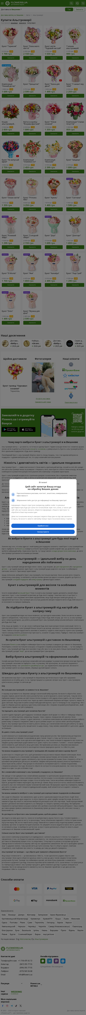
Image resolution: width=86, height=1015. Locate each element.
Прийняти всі (43, 526)
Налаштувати (43, 532)
